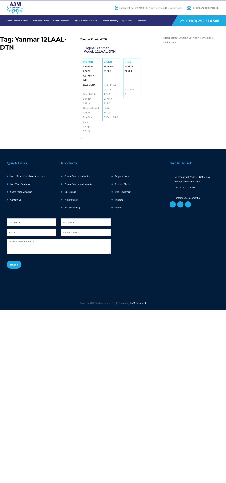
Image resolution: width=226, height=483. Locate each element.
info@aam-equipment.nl (205, 7)
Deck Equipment (123, 191)
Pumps (118, 207)
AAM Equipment (138, 303)
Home (9, 20)
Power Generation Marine (77, 176)
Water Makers (72, 199)
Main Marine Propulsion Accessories (28, 176)
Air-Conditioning (72, 207)
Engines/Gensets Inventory (85, 20)
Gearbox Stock (122, 184)
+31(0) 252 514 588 (202, 20)
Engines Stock (122, 176)
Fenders (119, 199)
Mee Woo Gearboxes (21, 184)
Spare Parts (127, 20)
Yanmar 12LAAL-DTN (93, 39)
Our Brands (70, 191)
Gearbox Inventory (110, 20)
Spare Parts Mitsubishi (21, 191)
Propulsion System (41, 20)
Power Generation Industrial (78, 184)
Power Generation (61, 20)
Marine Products (21, 20)
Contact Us (141, 20)
